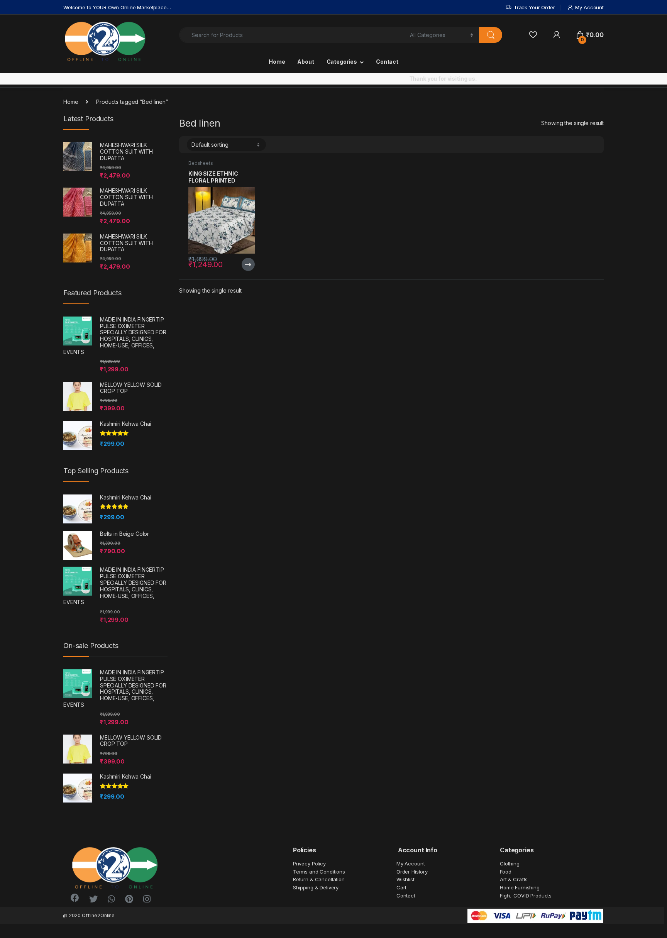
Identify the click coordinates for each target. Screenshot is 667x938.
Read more (248, 264)
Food (505, 872)
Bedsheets (200, 163)
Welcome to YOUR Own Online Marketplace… (117, 7)
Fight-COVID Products (526, 895)
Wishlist (405, 879)
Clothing (510, 863)
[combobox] (292, 35)
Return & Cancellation (319, 879)
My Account (589, 7)
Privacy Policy (309, 863)
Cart (401, 887)
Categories (342, 61)
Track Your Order (534, 7)
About (305, 61)
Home (277, 61)
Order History (412, 872)
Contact (387, 61)
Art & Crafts (514, 879)
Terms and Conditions (319, 872)
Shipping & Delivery (316, 887)
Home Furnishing (520, 887)
